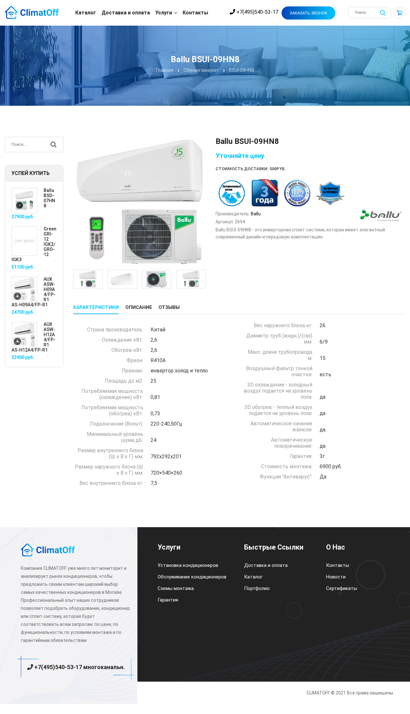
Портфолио (257, 588)
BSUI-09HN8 (241, 70)
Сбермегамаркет (201, 70)
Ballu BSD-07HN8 (49, 198)
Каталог (85, 13)
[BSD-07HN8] (24, 200)
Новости (336, 577)
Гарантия (168, 600)
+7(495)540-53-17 (256, 12)
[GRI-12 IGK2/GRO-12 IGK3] (24, 240)
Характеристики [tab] (96, 307)
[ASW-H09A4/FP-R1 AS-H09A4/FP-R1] (24, 289)
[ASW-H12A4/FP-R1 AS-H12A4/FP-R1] (24, 334)
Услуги (163, 13)
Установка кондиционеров (188, 565)
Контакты (195, 13)
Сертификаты (341, 588)
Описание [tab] (138, 307)
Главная (164, 70)
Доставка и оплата (126, 13)
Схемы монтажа (176, 588)
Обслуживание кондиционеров (192, 577)
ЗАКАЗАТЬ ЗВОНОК (308, 13)
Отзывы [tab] (169, 307)
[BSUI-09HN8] (139, 202)
